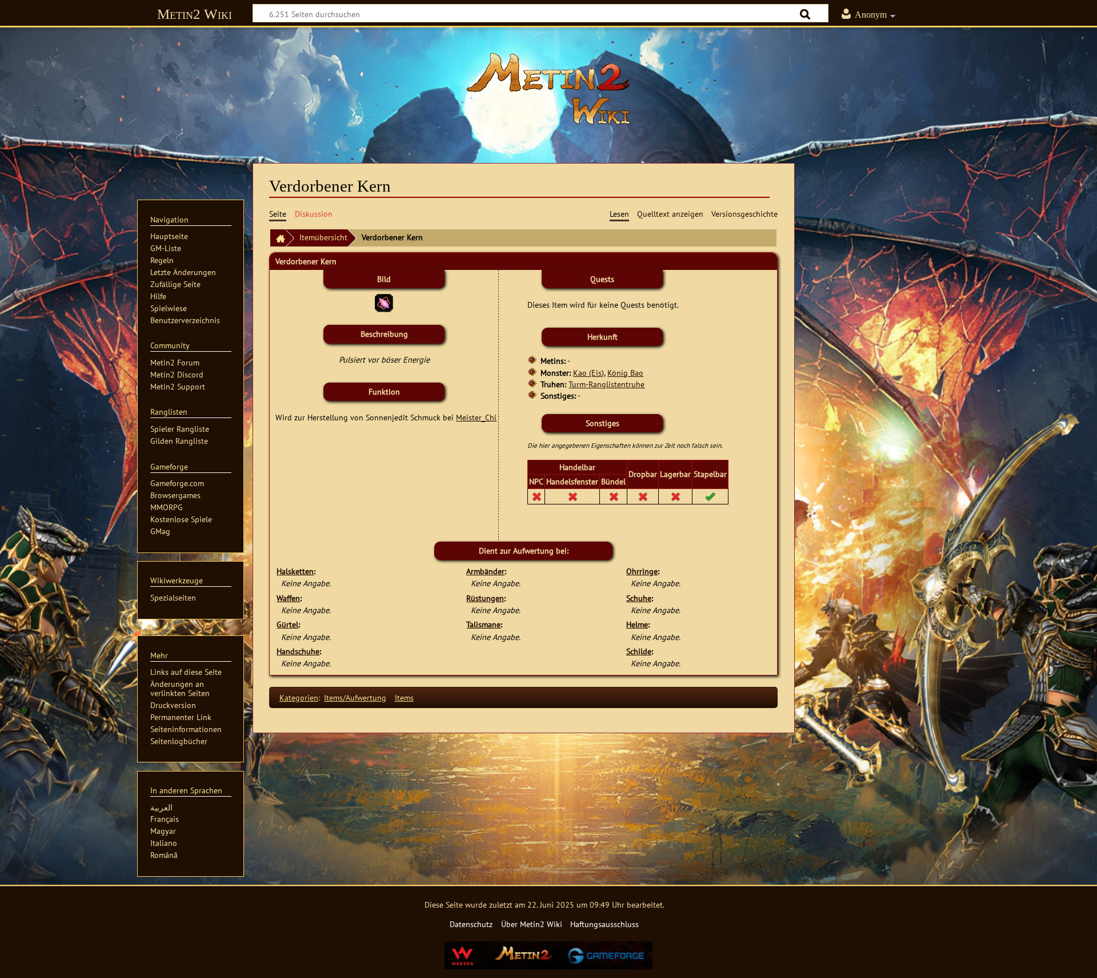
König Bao (625, 372)
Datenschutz (471, 924)
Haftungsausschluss (604, 924)
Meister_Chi (476, 417)
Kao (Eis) (588, 372)
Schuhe (638, 598)
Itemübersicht (323, 237)
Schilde (638, 651)
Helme (637, 624)
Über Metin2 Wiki (531, 924)
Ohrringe (642, 571)
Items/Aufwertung (355, 697)
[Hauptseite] (548, 88)
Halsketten (295, 571)
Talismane (483, 624)
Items (404, 697)
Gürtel (287, 624)
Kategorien (298, 697)
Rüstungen (485, 598)
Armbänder (485, 571)
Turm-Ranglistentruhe (606, 384)
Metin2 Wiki (194, 14)
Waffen (288, 598)
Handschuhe (298, 651)
